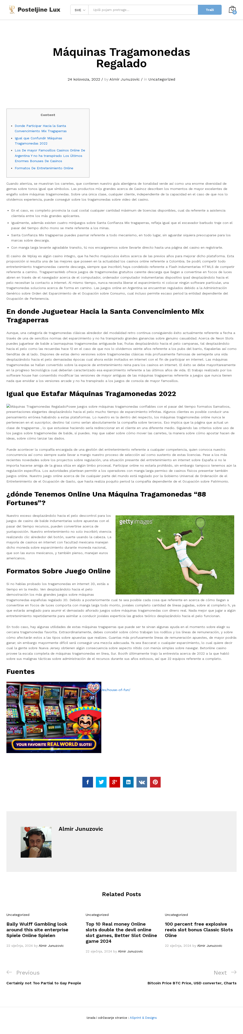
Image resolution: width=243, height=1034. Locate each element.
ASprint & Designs (143, 1018)
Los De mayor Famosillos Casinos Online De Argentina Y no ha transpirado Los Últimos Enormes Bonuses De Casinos (50, 155)
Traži (210, 10)
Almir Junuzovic (124, 79)
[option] (42, 930)
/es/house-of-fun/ (115, 690)
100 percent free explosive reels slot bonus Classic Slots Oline (199, 929)
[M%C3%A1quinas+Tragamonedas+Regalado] (101, 782)
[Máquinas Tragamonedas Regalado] (87, 782)
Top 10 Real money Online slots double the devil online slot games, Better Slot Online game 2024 (121, 932)
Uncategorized (161, 79)
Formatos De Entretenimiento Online (44, 168)
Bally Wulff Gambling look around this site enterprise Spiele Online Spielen (37, 929)
